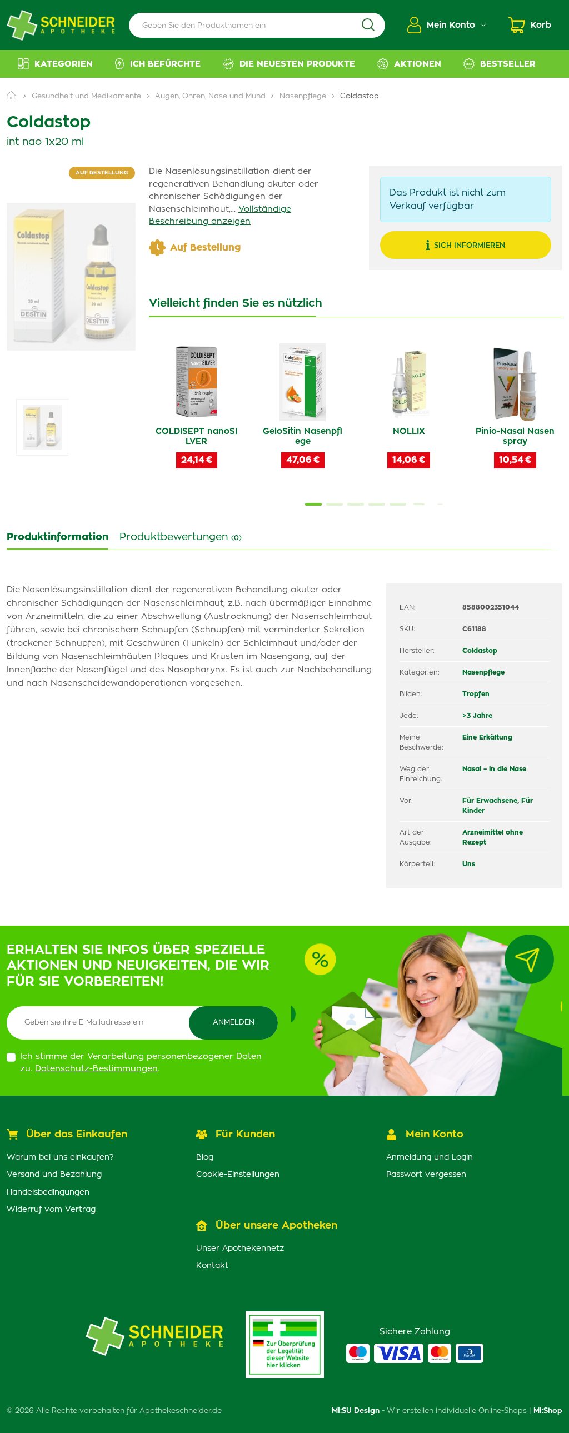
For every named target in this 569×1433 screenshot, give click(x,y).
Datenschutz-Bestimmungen (96, 1069)
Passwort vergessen (426, 1175)
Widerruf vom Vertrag (51, 1210)
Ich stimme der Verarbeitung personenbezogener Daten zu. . (141, 1062)
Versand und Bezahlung (54, 1175)
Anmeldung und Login (429, 1157)
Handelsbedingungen (48, 1192)
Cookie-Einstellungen (237, 1175)
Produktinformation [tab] (57, 537)
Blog (204, 1157)
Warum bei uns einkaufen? (60, 1157)
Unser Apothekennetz (240, 1248)
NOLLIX (409, 431)
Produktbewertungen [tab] (180, 537)
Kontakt (212, 1266)
